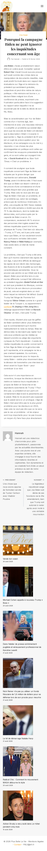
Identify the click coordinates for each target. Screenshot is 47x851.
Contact (17, 844)
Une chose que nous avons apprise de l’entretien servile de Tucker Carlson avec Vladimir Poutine (12, 489)
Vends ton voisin (10, 559)
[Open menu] (43, 6)
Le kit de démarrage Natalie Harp (18, 738)
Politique (23, 35)
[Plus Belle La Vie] (7, 6)
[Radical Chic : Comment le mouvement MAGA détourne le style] (23, 761)
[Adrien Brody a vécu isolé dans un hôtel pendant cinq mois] (23, 805)
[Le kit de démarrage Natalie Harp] (23, 720)
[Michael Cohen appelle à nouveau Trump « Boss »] (23, 582)
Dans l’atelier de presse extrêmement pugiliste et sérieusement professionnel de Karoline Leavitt (22, 647)
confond (8, 306)
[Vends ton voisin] (23, 540)
